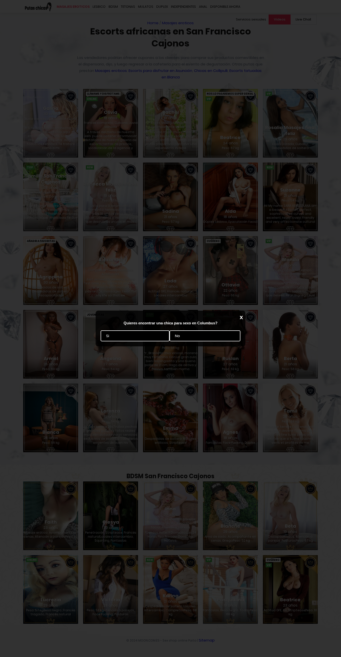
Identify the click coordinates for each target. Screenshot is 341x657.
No (177, 336)
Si (107, 336)
